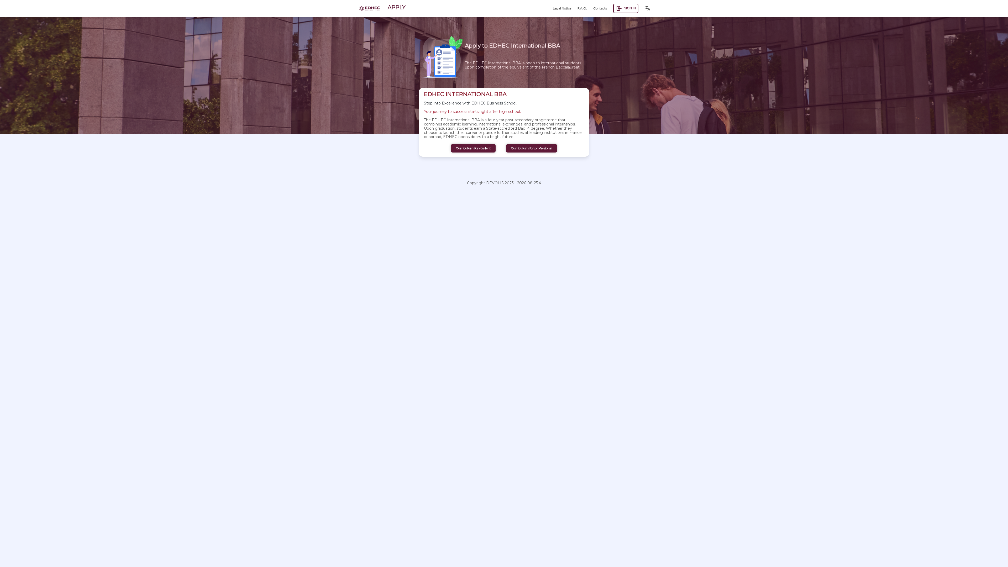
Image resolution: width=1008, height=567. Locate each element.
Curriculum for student (473, 148)
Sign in (630, 8)
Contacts (600, 8)
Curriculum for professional (531, 148)
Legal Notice (562, 8)
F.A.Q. (582, 8)
